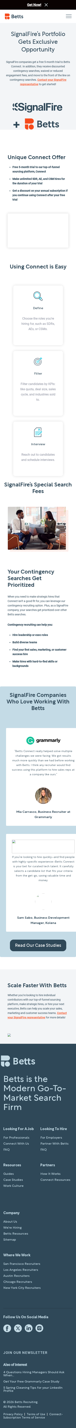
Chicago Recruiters (17, 1282)
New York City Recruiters (22, 1288)
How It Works (50, 1174)
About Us (10, 1221)
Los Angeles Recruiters (20, 1270)
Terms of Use (36, 1414)
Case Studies (13, 1180)
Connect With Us (16, 1143)
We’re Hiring (12, 1227)
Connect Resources (55, 1180)
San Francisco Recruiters (21, 1264)
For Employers (51, 1137)
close (46, 5)
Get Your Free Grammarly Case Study (31, 1381)
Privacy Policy (13, 1414)
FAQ (6, 1149)
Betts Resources (15, 1233)
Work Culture (13, 1186)
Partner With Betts (54, 1143)
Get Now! (34, 5)
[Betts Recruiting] (21, 16)
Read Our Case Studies (38, 946)
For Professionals (16, 1137)
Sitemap (9, 1239)
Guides (8, 1174)
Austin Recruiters (16, 1276)
